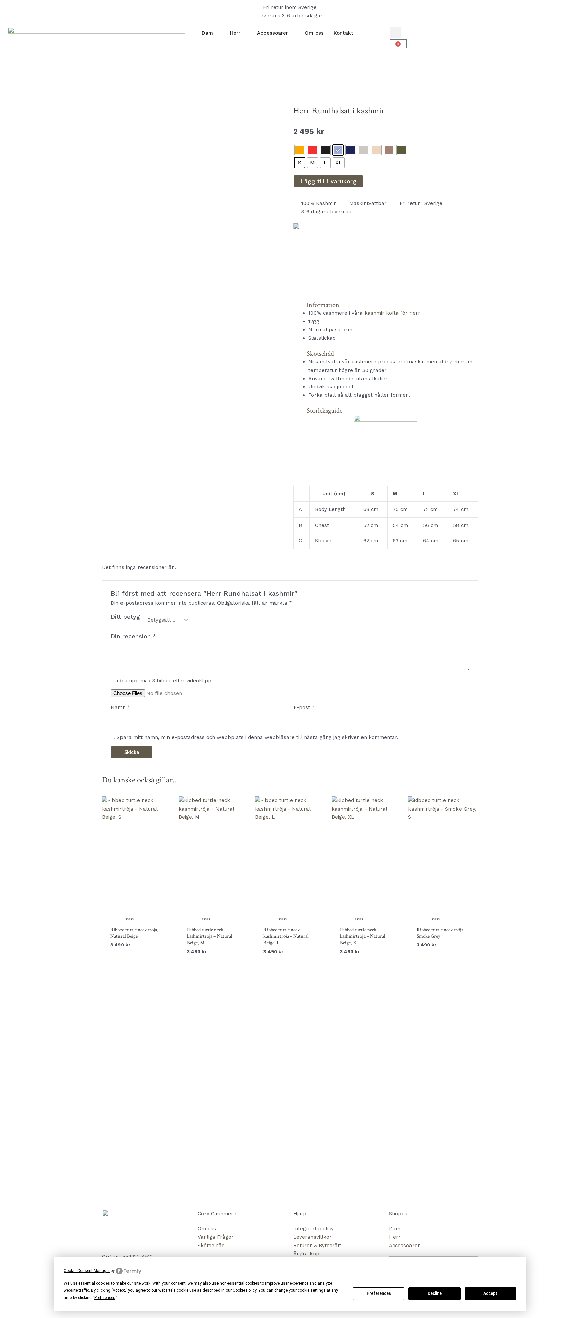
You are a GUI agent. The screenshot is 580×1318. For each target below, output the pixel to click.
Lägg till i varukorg (328, 181)
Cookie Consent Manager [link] (87, 1270)
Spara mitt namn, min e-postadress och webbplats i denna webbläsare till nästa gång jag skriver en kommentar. (257, 737)
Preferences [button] (104, 1297)
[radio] (300, 150)
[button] (395, 32)
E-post (304, 707)
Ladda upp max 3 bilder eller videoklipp (161, 681)
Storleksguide (324, 410)
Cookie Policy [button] (244, 1290)
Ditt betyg (125, 616)
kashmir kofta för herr (392, 313)
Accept (490, 1293)
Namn (120, 707)
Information (323, 305)
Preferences (379, 1293)
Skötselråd (320, 353)
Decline (435, 1293)
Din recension (133, 636)
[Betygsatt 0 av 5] (137, 858)
